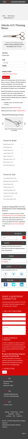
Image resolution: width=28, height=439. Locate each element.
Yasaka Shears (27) (8, 150)
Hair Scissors (11, 16)
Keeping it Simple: (7, 71)
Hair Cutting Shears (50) (9, 199)
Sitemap (7, 412)
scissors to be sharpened (17, 224)
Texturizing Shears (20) (9, 190)
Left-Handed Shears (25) (9, 178)
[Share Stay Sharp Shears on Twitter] (13, 285)
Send (4, 372)
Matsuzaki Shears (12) (9, 159)
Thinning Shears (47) (8, 187)
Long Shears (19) (7, 196)
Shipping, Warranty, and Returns (9, 73)
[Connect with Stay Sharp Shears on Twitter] (13, 274)
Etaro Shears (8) (7, 147)
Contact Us (19, 416)
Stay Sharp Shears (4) (9, 165)
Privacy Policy (15, 364)
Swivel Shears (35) (8, 184)
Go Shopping (5, 261)
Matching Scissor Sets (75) (10, 181)
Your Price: (5, 53)
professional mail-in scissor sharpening (12, 215)
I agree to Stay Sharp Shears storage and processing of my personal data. (13, 355)
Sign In (24, 433)
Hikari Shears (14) (8, 162)
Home (3, 16)
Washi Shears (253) (8, 144)
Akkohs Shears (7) (9, 18)
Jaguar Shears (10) (8, 153)
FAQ (14, 416)
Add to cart (6, 77)
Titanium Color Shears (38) (10, 193)
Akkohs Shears (17, 107)
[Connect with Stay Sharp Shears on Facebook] (5, 274)
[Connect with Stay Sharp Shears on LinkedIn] (22, 274)
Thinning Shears (21, 110)
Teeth (3, 60)
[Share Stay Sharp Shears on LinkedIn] (22, 285)
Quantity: (4, 65)
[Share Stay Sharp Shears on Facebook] (5, 285)
